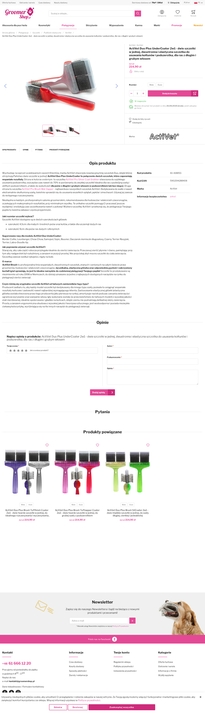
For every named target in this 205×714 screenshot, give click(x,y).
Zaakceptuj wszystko (122, 707)
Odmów (58, 707)
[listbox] (155, 85)
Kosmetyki (44, 25)
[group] (163, 84)
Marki (157, 25)
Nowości (198, 25)
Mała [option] (151, 85)
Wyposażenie (116, 25)
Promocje (177, 25)
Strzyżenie (91, 25)
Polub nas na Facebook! (99, 639)
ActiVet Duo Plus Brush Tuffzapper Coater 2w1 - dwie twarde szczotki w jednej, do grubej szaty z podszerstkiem (77, 513)
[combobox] (95, 14)
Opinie (26, 150)
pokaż (173, 196)
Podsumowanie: (114, 357)
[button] (187, 3)
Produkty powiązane (59, 150)
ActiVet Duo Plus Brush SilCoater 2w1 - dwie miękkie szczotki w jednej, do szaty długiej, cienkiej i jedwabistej (128, 513)
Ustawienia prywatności (125, 671)
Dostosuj (78, 707)
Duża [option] (160, 85)
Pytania (39, 150)
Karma (138, 25)
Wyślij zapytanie (166, 675)
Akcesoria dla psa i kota (14, 25)
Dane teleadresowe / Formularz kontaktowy (23, 686)
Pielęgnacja (68, 25)
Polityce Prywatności (120, 626)
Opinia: (110, 368)
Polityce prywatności (89, 700)
